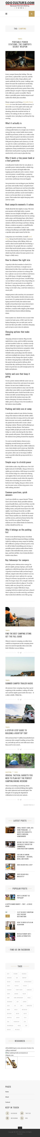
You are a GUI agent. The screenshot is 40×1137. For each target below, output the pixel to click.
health (24, 993)
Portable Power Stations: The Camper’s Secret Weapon (20, 44)
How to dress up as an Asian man (25, 923)
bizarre (15, 973)
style (25, 1017)
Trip (26, 1025)
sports (18, 1017)
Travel (20, 39)
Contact (7, 1102)
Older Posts (28, 805)
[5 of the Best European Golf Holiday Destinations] (10, 912)
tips (25, 1021)
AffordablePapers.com (12, 1048)
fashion (17, 985)
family (8, 985)
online (17, 1013)
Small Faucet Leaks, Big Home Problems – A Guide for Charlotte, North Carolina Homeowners (25, 832)
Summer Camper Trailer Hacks (19, 683)
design (8, 981)
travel (19, 1025)
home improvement (18, 997)
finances (9, 989)
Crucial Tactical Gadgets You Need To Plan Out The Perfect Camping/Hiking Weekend (19, 778)
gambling (29, 989)
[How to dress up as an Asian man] (10, 922)
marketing (29, 1005)
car (17, 977)
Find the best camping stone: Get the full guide (18, 635)
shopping (9, 1017)
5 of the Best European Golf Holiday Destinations (25, 914)
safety (25, 1013)
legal (8, 1005)
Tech (16, 772)
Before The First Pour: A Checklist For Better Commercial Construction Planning (25, 845)
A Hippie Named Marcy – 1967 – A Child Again (18, 905)
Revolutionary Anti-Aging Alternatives (24, 935)
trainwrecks (10, 1025)
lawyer (24, 1001)
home (8, 997)
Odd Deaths (24, 1009)
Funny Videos (19, 989)
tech (8, 1021)
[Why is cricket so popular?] (10, 896)
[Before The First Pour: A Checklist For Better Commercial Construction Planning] (10, 842)
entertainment (27, 981)
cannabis (9, 977)
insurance (9, 1001)
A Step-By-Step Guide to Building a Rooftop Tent (16, 732)
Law (17, 1001)
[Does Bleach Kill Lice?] (10, 865)
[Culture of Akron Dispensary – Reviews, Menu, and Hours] (10, 854)
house (28, 997)
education (17, 981)
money (8, 1009)
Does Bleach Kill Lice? (25, 865)
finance (25, 985)
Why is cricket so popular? (23, 897)
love (21, 1005)
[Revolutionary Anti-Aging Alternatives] (10, 934)
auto (8, 973)
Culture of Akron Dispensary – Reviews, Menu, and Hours (25, 856)
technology (16, 1021)
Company (24, 977)
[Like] (18, 653)
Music (15, 1009)
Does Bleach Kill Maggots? (23, 875)
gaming (16, 993)
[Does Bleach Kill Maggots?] (10, 874)
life (15, 1005)
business (24, 973)
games (8, 993)
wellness (17, 1029)
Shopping (8, 772)
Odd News (9, 1013)
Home (7, 1092)
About (7, 1097)
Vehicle (9, 1029)
